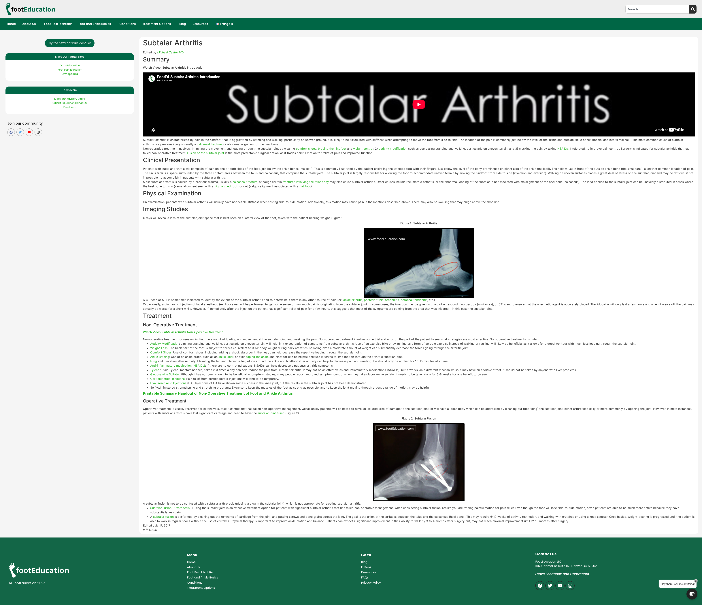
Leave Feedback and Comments (562, 574)
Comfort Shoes (160, 352)
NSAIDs (562, 148)
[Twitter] (20, 132)
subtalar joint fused (271, 413)
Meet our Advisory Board (69, 99)
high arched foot (225, 186)
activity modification (393, 148)
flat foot (305, 186)
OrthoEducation (70, 65)
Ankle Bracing (159, 357)
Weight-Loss (158, 348)
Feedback (69, 107)
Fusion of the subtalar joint (205, 153)
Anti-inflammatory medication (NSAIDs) (177, 365)
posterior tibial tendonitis (381, 300)
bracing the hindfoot (332, 148)
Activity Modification (164, 343)
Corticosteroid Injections (167, 379)
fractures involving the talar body (306, 182)
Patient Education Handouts (70, 103)
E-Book (366, 567)
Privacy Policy (371, 582)
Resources (200, 24)
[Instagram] (38, 132)
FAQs (365, 577)
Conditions (127, 24)
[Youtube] (29, 132)
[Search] (693, 9)
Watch (183, 332)
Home (11, 24)
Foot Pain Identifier (58, 24)
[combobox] (657, 9)
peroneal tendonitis (414, 300)
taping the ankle (257, 357)
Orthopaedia (70, 74)
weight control (363, 148)
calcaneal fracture (209, 144)
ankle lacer (225, 357)
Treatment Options (156, 24)
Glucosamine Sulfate (164, 374)
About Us (29, 24)
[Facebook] (11, 132)
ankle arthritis (352, 300)
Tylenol (155, 370)
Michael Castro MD (170, 52)
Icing (153, 361)
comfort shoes (306, 148)
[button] (30, 24)
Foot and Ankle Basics (94, 24)
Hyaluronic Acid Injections (168, 383)
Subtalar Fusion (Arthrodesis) (170, 508)
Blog (182, 24)
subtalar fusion (163, 516)
